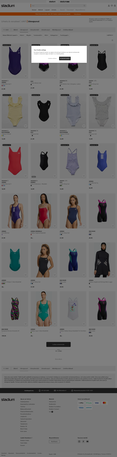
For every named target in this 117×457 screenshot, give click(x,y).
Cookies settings (52, 58)
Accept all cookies (65, 58)
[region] (59, 54)
